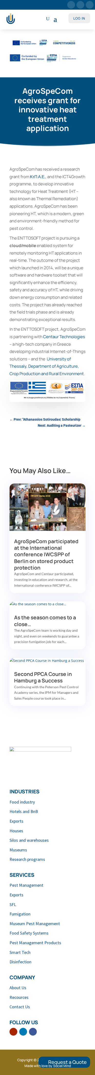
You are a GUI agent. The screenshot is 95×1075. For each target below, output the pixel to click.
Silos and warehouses (29, 840)
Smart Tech (20, 952)
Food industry (22, 802)
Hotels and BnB (24, 811)
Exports (16, 821)
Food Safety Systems (29, 933)
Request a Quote (67, 1062)
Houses (16, 831)
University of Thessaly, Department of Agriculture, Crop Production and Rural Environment (47, 366)
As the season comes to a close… (45, 620)
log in (79, 18)
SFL (13, 904)
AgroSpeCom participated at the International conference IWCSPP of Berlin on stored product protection (46, 554)
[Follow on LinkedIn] (80, 5)
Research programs (27, 859)
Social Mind (62, 1065)
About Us (18, 987)
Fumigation (20, 914)
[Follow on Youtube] (71, 5)
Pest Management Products (35, 942)
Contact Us (20, 1006)
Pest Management (26, 885)
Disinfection (20, 962)
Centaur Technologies (64, 336)
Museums (18, 850)
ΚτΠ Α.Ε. (37, 176)
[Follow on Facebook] (90, 5)
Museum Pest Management (35, 923)
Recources (19, 997)
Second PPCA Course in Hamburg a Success (43, 677)
